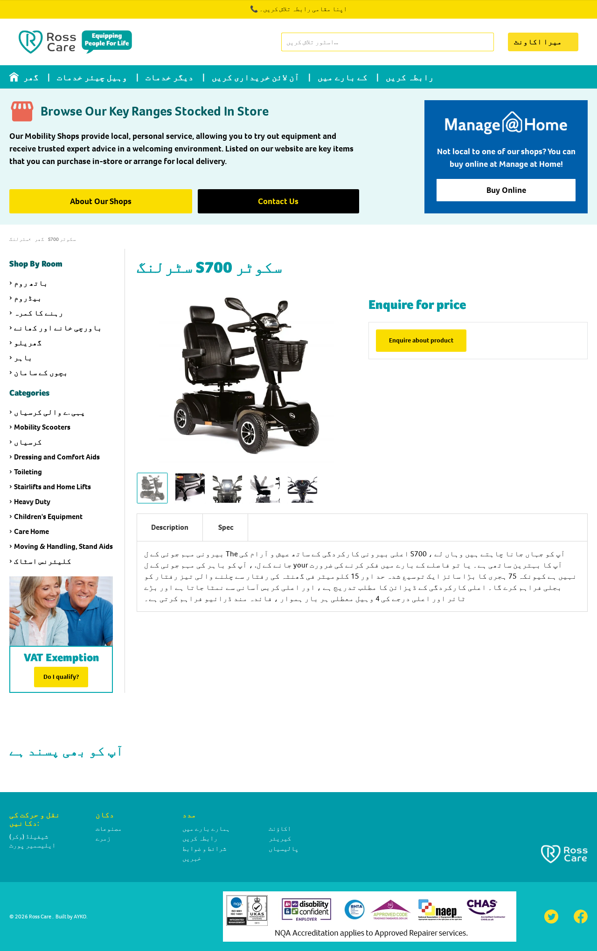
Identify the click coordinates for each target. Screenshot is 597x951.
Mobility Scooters (42, 427)
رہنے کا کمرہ (38, 313)
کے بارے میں (343, 77)
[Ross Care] (75, 42)
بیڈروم (28, 298)
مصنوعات (109, 828)
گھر (31, 77)
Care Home (31, 531)
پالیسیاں (283, 848)
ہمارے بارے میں (206, 828)
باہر (23, 358)
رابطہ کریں (410, 77)
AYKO (80, 916)
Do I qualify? (61, 676)
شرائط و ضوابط (204, 848)
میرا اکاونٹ (538, 42)
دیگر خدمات (170, 77)
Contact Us (278, 201)
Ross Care (40, 916)
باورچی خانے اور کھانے (58, 328)
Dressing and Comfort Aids (57, 457)
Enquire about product (421, 340)
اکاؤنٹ (280, 828)
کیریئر (280, 838)
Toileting (28, 472)
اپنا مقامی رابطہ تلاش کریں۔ (303, 9)
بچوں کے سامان (41, 372)
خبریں (191, 858)
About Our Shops (101, 201)
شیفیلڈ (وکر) (28, 836)
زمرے (103, 838)
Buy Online (506, 190)
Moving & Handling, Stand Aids (63, 546)
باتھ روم (31, 283)
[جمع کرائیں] (486, 42)
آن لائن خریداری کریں (255, 77)
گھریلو (28, 343)
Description (169, 527)
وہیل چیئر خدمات (92, 77)
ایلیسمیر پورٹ (32, 845)
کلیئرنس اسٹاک (42, 561)
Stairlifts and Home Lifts (52, 487)
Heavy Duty (32, 501)
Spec (226, 527)
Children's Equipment (48, 516)
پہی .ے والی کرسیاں (49, 412)
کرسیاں (28, 442)
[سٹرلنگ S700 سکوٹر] (152, 488)
